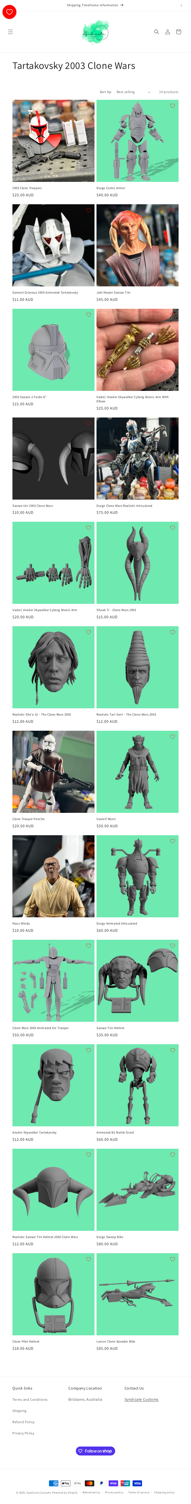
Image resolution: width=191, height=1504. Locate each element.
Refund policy (91, 1492)
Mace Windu (21, 924)
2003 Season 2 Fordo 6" (29, 397)
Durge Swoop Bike (109, 1237)
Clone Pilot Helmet (26, 1342)
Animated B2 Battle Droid (115, 1133)
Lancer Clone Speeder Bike (115, 1342)
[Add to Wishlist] (89, 106)
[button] (10, 31)
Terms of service (138, 1492)
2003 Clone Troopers (27, 188)
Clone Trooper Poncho (28, 819)
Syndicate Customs (142, 1399)
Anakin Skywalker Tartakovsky (34, 1133)
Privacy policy (114, 1492)
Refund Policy (23, 1422)
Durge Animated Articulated (116, 924)
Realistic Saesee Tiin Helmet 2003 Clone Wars (45, 1237)
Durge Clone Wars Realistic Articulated (124, 506)
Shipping (19, 1410)
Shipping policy (164, 1492)
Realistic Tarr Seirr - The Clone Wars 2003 (126, 715)
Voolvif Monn (106, 819)
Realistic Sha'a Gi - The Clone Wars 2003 (41, 715)
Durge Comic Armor (110, 188)
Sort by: (106, 92)
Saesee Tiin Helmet (110, 1028)
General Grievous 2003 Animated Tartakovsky (45, 293)
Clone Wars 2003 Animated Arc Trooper (40, 1028)
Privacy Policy (23, 1433)
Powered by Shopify (65, 1492)
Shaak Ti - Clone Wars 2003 (116, 610)
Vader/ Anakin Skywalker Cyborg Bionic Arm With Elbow (132, 399)
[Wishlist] (9, 12)
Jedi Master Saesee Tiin (113, 293)
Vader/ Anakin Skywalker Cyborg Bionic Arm (44, 610)
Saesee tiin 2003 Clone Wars (32, 506)
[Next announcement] (181, 5)
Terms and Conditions (30, 1399)
